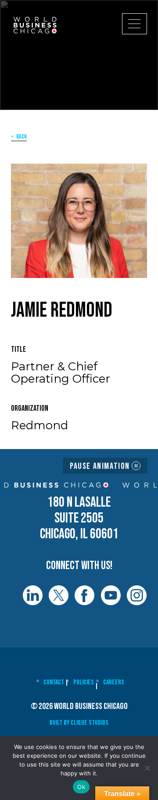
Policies (83, 682)
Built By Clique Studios (79, 723)
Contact (53, 682)
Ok (81, 786)
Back (21, 136)
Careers (113, 682)
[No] (147, 767)
